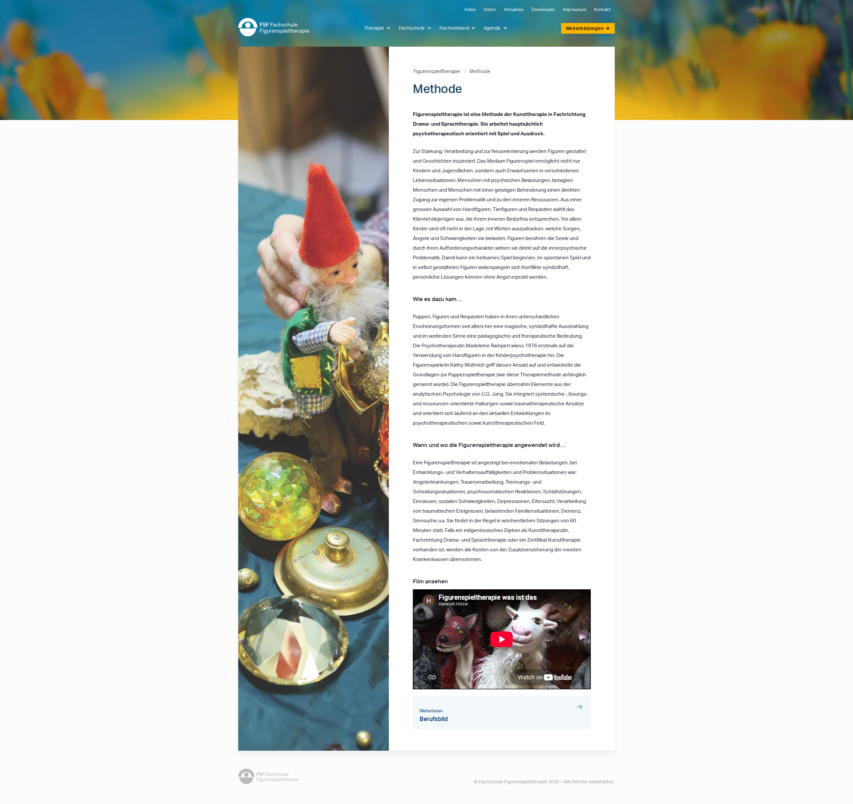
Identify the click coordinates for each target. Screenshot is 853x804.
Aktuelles (513, 9)
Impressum (574, 9)
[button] (377, 28)
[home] (273, 27)
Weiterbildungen (584, 28)
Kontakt (602, 9)
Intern (490, 9)
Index (470, 9)
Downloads (543, 9)
